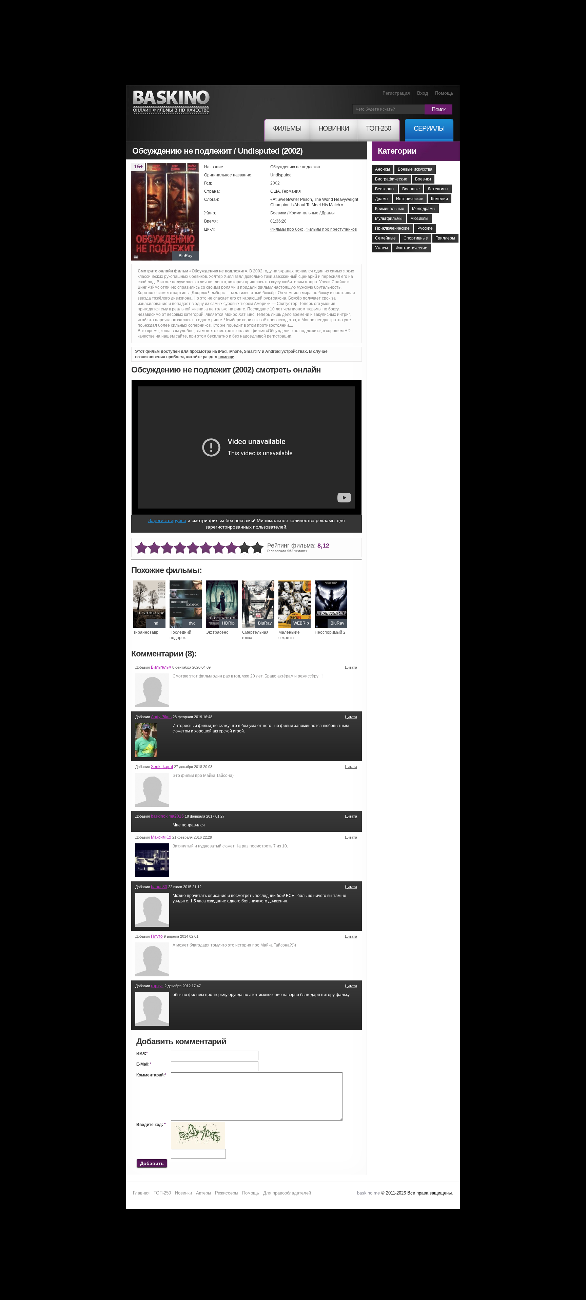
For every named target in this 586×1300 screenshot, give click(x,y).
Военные (411, 189)
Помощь (444, 93)
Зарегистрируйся (167, 520)
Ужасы (381, 248)
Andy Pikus (161, 716)
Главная (141, 1193)
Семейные (385, 238)
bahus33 (159, 886)
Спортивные (416, 238)
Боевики (278, 213)
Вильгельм (161, 667)
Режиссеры (226, 1193)
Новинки (183, 1193)
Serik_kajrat (162, 766)
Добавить (152, 1163)
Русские (425, 228)
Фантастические (411, 248)
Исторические (409, 198)
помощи (226, 357)
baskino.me (368, 1193)
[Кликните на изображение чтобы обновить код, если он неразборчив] (198, 1124)
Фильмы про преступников (331, 229)
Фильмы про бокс (287, 229)
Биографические (391, 179)
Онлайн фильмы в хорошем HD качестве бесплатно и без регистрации (171, 102)
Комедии (439, 198)
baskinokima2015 (167, 816)
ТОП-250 (162, 1193)
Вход (422, 93)
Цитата (351, 667)
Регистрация (396, 93)
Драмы (328, 213)
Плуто (157, 936)
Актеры (203, 1193)
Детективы (438, 189)
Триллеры (445, 238)
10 (257, 548)
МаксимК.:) (161, 837)
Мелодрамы (423, 208)
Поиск (438, 109)
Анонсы (382, 169)
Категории (397, 150)
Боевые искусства (415, 169)
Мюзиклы (419, 218)
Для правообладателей (287, 1193)
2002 (275, 183)
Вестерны (384, 189)
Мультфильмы (389, 218)
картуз (157, 985)
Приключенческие (392, 228)
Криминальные (303, 213)
